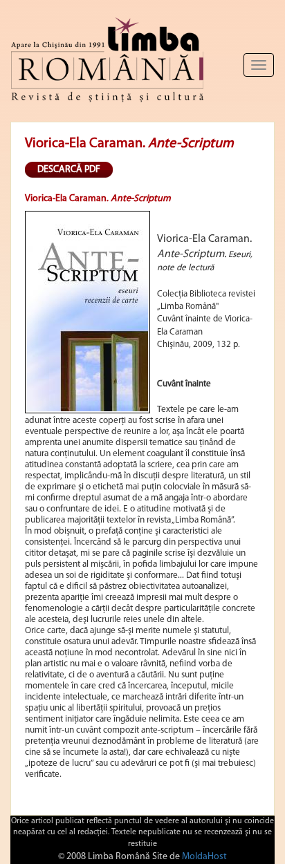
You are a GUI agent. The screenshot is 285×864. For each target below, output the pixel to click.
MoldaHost (204, 857)
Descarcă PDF (68, 170)
